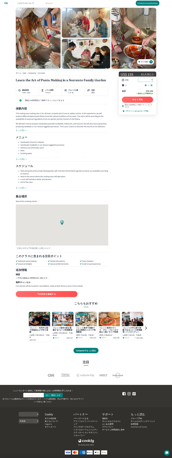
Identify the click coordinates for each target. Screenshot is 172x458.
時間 (126, 80)
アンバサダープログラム (83, 427)
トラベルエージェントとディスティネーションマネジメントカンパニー (85, 432)
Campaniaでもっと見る (86, 350)
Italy (24, 73)
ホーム (18, 73)
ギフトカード (50, 427)
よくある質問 (107, 424)
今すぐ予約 (137, 99)
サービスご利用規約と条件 (113, 429)
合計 (124, 91)
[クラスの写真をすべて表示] (38, 38)
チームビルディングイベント (143, 421)
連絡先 (105, 418)
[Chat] (167, 453)
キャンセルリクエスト (111, 421)
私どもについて (51, 421)
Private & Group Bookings (147, 3)
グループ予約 (136, 418)
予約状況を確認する (46, 294)
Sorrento (41, 73)
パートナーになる (80, 418)
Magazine (48, 424)
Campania (32, 73)
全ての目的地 (50, 418)
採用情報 (134, 424)
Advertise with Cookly (139, 427)
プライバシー (107, 427)
